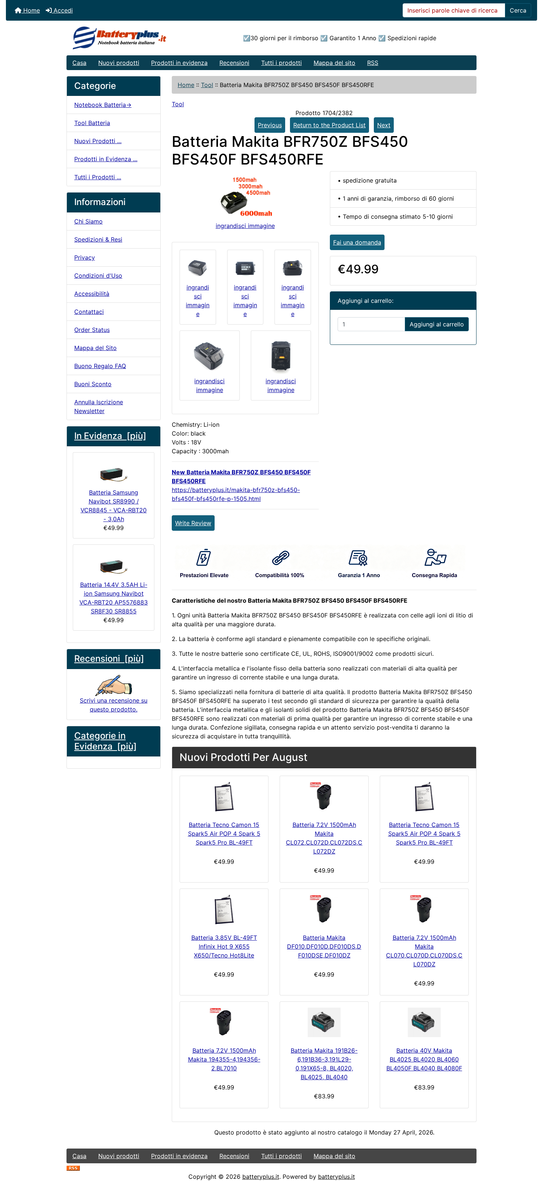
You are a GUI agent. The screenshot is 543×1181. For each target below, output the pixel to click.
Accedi (62, 10)
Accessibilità (91, 293)
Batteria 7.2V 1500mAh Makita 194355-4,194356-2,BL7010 (224, 1059)
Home (30, 10)
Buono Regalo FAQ (100, 366)
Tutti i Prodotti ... (97, 177)
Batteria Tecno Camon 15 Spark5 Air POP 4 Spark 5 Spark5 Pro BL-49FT (224, 833)
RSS (372, 62)
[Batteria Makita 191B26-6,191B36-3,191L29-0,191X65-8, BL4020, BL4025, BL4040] (324, 1022)
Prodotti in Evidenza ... (105, 159)
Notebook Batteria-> (103, 104)
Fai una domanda (357, 242)
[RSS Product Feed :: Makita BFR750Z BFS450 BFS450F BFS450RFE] (73, 1167)
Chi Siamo (88, 221)
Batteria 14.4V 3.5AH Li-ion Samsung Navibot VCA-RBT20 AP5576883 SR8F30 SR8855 (113, 598)
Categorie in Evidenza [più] (105, 741)
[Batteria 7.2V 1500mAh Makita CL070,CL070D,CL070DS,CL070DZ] (424, 909)
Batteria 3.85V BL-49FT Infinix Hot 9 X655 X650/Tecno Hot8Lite (224, 946)
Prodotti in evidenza (179, 62)
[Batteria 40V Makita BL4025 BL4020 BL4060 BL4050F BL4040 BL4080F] (424, 1022)
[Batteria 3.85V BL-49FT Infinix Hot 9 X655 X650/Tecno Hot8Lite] (224, 909)
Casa (79, 62)
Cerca (518, 10)
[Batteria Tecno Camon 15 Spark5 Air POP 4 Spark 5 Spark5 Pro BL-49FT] (224, 796)
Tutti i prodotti (281, 62)
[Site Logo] (135, 38)
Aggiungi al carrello (437, 324)
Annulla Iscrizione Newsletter (98, 406)
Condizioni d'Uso (98, 275)
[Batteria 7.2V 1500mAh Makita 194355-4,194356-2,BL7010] (224, 1022)
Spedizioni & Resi (98, 239)
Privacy (84, 257)
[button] (529, 1144)
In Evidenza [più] (110, 435)
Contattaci (89, 311)
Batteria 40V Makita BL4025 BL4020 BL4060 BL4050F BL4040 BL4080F (424, 1059)
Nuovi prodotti (118, 62)
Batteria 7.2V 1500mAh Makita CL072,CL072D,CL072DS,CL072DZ (324, 838)
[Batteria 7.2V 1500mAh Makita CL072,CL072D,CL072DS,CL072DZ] (324, 796)
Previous (270, 125)
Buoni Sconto (93, 384)
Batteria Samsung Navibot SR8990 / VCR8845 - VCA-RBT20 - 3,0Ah (114, 506)
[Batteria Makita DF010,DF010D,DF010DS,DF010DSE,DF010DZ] (324, 909)
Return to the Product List (329, 125)
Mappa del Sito (95, 347)
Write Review (193, 523)
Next (383, 125)
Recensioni (234, 62)
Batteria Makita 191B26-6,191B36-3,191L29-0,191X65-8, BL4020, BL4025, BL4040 (324, 1064)
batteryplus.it (260, 1176)
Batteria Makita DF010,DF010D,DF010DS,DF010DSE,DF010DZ (324, 946)
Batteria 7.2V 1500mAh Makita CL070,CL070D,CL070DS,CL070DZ (424, 951)
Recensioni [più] (109, 658)
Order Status (92, 329)
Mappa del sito (334, 62)
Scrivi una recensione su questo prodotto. (113, 705)
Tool (207, 85)
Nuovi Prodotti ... (98, 141)
